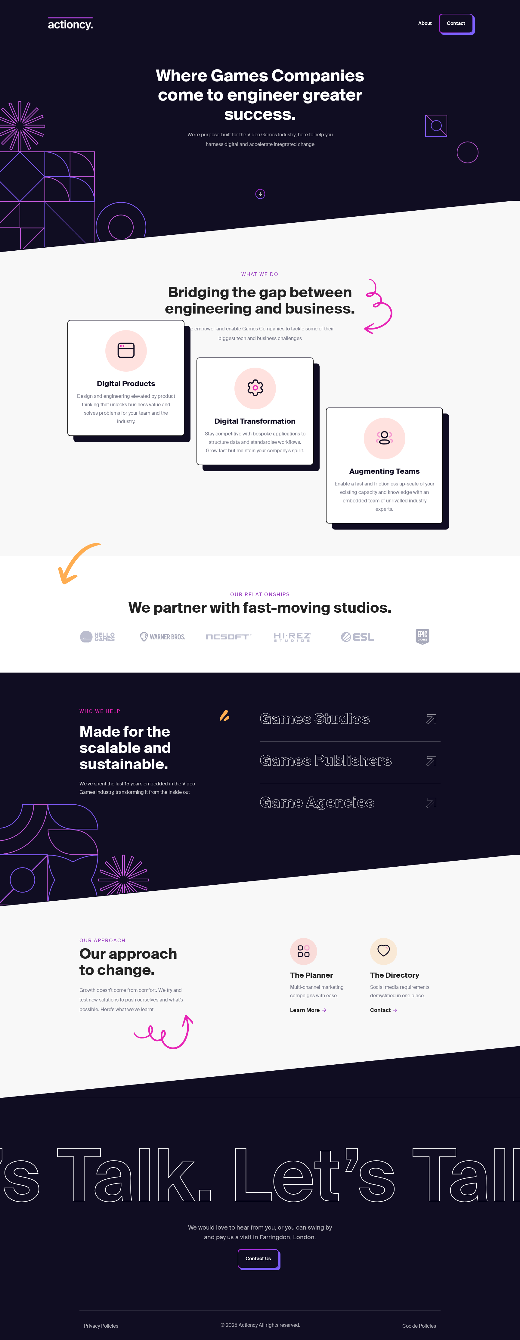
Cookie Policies (419, 1326)
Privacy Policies (101, 1326)
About (425, 23)
